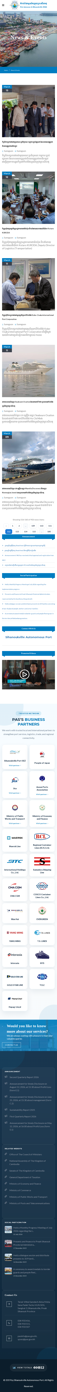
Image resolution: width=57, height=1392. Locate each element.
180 (49, 531)
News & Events (15, 70)
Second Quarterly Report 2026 (24, 1077)
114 (25, 531)
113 (17, 531)
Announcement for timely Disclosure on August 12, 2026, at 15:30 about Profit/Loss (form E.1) (30, 1087)
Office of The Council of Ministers (25, 1154)
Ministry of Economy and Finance (25, 1183)
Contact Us (11, 1045)
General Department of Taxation (24, 1177)
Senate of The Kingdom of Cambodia (26, 1170)
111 (50, 526)
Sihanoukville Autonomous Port (28, 637)
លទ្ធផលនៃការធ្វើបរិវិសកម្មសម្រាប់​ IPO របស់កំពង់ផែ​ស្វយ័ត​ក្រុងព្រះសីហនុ (25, 565)
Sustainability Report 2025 (22, 1110)
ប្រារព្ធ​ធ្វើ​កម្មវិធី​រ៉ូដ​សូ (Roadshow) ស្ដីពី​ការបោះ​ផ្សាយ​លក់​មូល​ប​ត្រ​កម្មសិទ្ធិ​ (25, 545)
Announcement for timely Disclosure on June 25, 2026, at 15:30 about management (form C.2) (31, 1100)
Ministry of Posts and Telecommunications (29, 1203)
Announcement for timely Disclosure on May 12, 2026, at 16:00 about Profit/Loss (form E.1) (31, 1126)
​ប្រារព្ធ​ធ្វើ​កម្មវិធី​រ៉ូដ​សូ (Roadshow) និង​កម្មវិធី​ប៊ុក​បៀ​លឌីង (20, 550)
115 (34, 531)
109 (33, 526)
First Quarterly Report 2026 (23, 1116)
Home (6, 70)
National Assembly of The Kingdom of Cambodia (27, 1162)
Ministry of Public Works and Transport (28, 1196)
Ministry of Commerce (20, 1190)
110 (41, 526)
